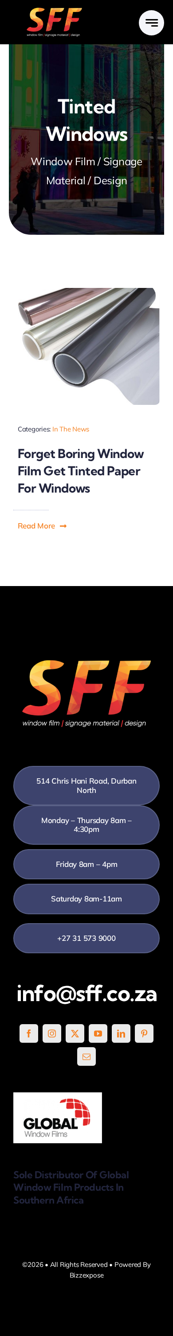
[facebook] (29, 1033)
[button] (42, 526)
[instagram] (52, 1033)
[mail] (86, 1056)
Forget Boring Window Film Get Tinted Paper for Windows (81, 471)
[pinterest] (144, 1033)
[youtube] (98, 1033)
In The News (70, 429)
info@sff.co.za (86, 993)
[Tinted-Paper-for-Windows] (86, 291)
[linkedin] (121, 1033)
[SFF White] (54, 11)
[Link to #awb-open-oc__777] (151, 22)
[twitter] (75, 1033)
